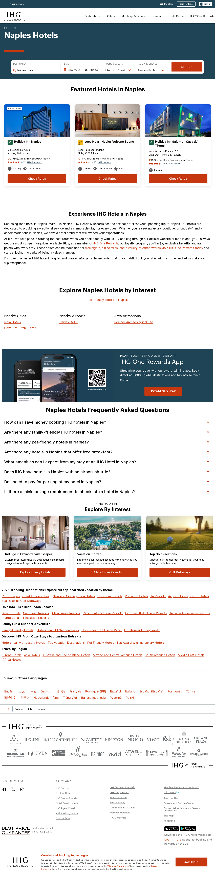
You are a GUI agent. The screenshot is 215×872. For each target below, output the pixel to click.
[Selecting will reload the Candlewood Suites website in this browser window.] (199, 753)
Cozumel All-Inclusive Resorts (146, 613)
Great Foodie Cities (35, 596)
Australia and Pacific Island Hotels (66, 655)
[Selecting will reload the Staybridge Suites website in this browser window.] (157, 753)
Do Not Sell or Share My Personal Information (182, 809)
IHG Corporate (118, 817)
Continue (192, 861)
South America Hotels (160, 655)
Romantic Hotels (136, 596)
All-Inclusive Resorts (66, 613)
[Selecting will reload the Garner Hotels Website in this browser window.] (97, 753)
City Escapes (11, 596)
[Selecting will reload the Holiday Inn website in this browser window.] (78, 753)
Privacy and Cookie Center (179, 803)
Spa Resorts (10, 600)
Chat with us (17, 4)
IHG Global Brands (66, 798)
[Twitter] (13, 789)
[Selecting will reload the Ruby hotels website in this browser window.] (168, 739)
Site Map (169, 815)
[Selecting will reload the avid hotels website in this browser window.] (115, 753)
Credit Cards (175, 16)
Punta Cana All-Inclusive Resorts (26, 617)
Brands (156, 16)
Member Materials (120, 812)
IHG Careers (62, 788)
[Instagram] (22, 789)
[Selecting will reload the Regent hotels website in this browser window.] (32, 739)
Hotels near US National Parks (58, 630)
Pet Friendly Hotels (100, 642)
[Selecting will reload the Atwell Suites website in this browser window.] (133, 753)
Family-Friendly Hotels (17, 630)
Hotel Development (67, 803)
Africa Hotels (12, 659)
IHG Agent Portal (65, 808)
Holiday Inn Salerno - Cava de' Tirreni (176, 143)
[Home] (8, 709)
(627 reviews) (104, 162)
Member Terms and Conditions (181, 787)
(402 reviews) (175, 163)
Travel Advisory (118, 797)
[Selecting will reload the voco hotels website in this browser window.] (153, 739)
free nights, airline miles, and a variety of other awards (123, 248)
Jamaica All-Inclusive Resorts (189, 613)
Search (186, 66)
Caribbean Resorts (36, 613)
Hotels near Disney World (142, 630)
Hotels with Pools (109, 596)
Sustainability (117, 802)
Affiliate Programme (67, 813)
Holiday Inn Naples (27, 141)
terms (158, 862)
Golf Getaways (30, 600)
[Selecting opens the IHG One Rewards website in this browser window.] (188, 765)
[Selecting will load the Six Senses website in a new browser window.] (14, 739)
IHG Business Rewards (122, 787)
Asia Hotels (32, 655)
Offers (111, 16)
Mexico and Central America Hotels (117, 655)
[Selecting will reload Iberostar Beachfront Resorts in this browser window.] (15, 753)
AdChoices (170, 792)
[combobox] (37, 70)
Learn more (173, 839)
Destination (20, 64)
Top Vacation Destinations (66, 642)
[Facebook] (5, 789)
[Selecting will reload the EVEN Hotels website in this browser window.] (37, 753)
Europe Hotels (12, 655)
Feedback (169, 820)
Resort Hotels (199, 596)
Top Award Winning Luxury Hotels (140, 642)
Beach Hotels (11, 613)
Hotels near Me (12, 642)
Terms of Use (171, 798)
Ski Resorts (158, 596)
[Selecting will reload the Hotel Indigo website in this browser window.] (134, 739)
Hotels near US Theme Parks (101, 630)
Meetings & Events (133, 16)
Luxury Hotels (35, 642)
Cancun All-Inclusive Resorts (103, 613)
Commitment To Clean (122, 807)
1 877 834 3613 (42, 831)
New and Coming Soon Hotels (74, 596)
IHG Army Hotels (119, 792)
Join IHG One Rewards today (182, 248)
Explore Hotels (64, 793)
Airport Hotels (178, 596)
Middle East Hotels (191, 655)
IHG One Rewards (105, 243)
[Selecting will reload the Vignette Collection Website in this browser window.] (91, 739)
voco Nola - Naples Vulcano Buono (109, 141)
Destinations (92, 16)
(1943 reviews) (34, 162)
